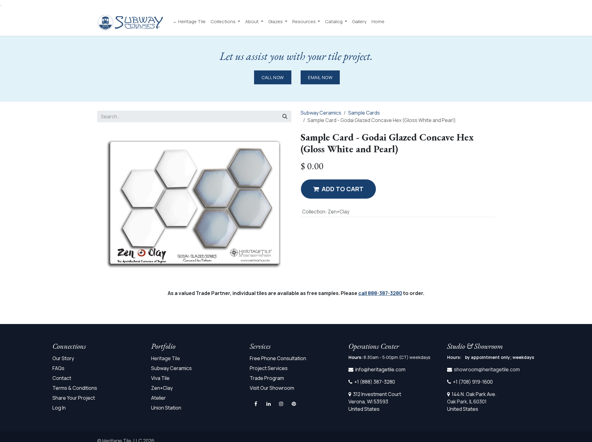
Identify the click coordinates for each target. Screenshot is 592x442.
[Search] (284, 116)
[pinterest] (294, 404)
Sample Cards (364, 112)
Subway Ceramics (321, 112)
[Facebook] (256, 404)
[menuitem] (189, 22)
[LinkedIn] (268, 404)
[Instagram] (281, 404)
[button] (338, 189)
